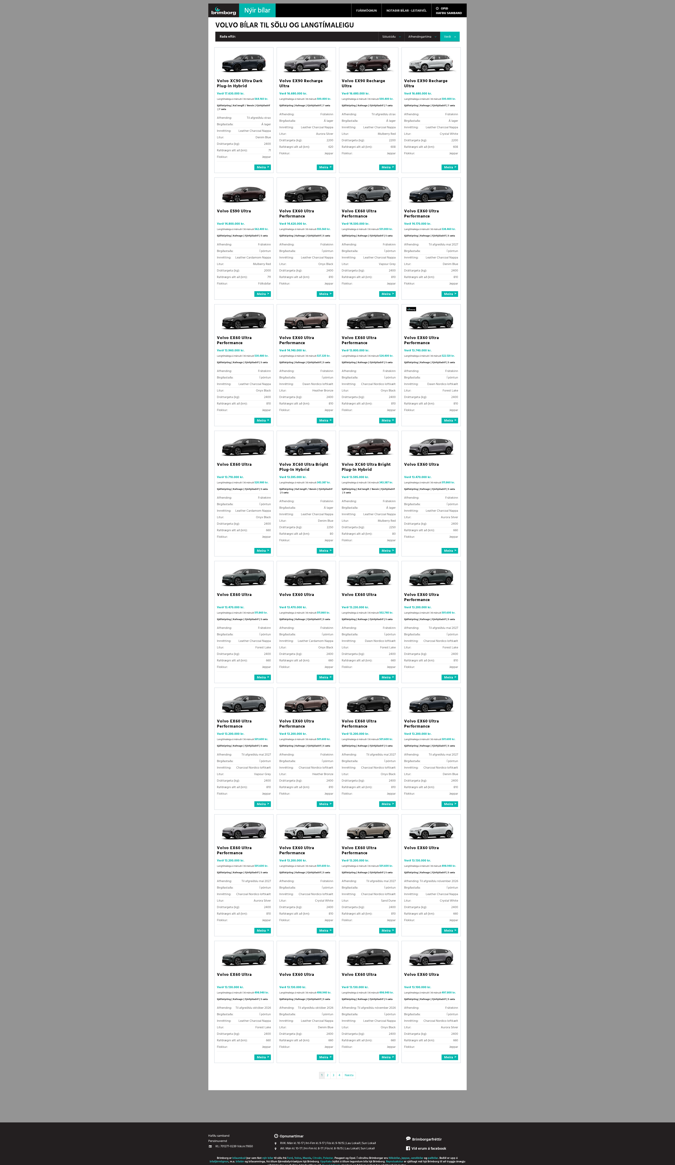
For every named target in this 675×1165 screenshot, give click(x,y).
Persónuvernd (217, 1141)
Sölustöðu (389, 36)
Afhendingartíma (419, 36)
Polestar (328, 1158)
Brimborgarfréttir (427, 1139)
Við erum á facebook (429, 1149)
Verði (447, 36)
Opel (352, 1158)
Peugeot (340, 1158)
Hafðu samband (449, 13)
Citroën (317, 1158)
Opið (444, 8)
